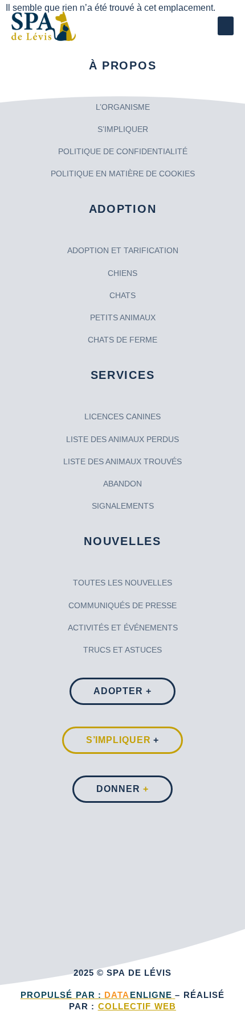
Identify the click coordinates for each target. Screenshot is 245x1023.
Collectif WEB (137, 1006)
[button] (226, 25)
